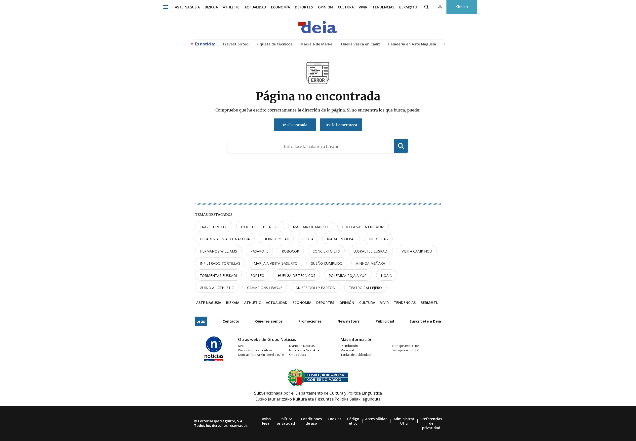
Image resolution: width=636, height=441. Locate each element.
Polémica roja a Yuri (348, 275)
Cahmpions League (264, 287)
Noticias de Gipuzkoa (304, 350)
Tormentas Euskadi (218, 275)
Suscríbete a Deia (425, 321)
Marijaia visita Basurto (276, 263)
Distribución (349, 346)
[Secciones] (165, 7)
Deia (241, 346)
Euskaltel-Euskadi (370, 251)
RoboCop (290, 251)
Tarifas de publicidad (356, 355)
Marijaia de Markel (311, 226)
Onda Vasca (297, 355)
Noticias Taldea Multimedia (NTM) (261, 355)
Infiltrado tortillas (220, 263)
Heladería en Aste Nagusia (225, 239)
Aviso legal (266, 421)
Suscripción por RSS (405, 350)
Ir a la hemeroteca (341, 125)
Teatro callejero (365, 287)
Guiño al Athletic (217, 287)
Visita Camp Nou (417, 251)
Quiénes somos (269, 321)
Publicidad (385, 321)
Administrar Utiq (404, 421)
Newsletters (348, 321)
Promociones (310, 321)
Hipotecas (378, 239)
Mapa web (348, 350)
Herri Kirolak (276, 239)
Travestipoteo (214, 226)
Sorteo (257, 275)
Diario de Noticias (302, 346)
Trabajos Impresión (406, 346)
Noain (386, 275)
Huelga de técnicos (296, 275)
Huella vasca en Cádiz (363, 226)
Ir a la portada (295, 125)
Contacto (231, 321)
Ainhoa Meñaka (370, 263)
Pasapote (259, 251)
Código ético (353, 421)
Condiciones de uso (311, 421)
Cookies (334, 418)
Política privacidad (286, 421)
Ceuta (308, 239)
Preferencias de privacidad (431, 423)
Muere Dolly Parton (315, 287)
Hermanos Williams (218, 251)
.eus (201, 321)
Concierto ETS (326, 251)
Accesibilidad (376, 418)
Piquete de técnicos (260, 226)
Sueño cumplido (327, 263)
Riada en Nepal (341, 239)
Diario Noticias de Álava (255, 350)
